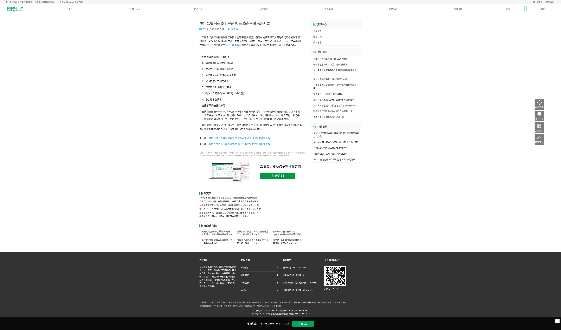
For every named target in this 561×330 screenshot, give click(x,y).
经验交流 (317, 36)
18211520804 (266, 323)
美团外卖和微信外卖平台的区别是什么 (330, 58)
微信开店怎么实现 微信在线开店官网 (330, 153)
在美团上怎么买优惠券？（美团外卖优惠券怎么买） (334, 86)
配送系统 (283, 302)
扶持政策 (393, 8)
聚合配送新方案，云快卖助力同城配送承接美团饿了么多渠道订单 (229, 212)
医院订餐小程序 (310, 302)
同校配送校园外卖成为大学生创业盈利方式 (332, 111)
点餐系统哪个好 (263, 305)
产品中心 (134, 8)
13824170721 (282, 323)
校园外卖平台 (257, 302)
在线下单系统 (232, 44)
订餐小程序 (276, 305)
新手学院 (550, 2)
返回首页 (245, 267)
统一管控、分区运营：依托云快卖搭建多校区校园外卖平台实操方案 (230, 208)
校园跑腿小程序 (324, 302)
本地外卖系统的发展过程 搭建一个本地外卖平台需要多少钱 (239, 144)
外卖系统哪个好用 (224, 302)
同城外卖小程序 (271, 302)
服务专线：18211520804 (294, 267)
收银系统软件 (250, 305)
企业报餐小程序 (339, 302)
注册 (543, 8)
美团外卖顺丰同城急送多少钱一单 (328, 116)
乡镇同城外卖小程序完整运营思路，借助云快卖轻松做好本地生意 (229, 201)
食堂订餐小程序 (295, 302)
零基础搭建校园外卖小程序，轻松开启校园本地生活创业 (225, 216)
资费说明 (328, 8)
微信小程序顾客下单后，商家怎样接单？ (331, 64)
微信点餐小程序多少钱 (233, 305)
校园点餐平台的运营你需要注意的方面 (331, 148)
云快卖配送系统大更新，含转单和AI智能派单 (333, 99)
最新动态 (317, 30)
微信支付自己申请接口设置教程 (327, 94)
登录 (508, 8)
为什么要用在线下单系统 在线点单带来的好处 (334, 105)
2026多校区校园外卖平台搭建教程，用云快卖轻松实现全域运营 (228, 197)
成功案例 (264, 8)
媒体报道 (317, 42)
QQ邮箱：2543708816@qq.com (298, 290)
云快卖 (234, 29)
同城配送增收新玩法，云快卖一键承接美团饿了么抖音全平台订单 (229, 205)
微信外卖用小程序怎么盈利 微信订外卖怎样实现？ (336, 142)
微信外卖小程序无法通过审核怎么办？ (330, 79)
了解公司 (245, 282)
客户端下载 (537, 2)
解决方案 (198, 8)
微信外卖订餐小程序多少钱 (210, 305)
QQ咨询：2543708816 (293, 275)
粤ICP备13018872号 (260, 313)
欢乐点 (244, 290)
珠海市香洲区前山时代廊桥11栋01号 (299, 282)
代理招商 (458, 8)
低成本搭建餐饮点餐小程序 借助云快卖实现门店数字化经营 (336, 135)
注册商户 (245, 275)
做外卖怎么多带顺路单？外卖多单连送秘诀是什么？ (334, 72)
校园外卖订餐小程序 (241, 302)
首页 (70, 8)
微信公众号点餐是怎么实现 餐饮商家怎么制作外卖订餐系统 (239, 138)
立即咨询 (302, 323)
